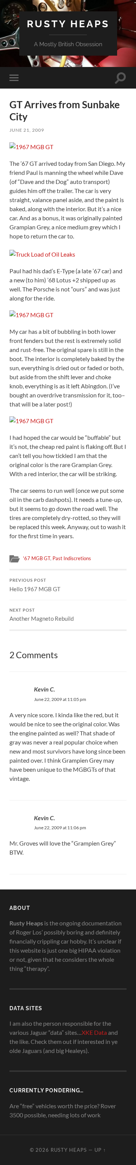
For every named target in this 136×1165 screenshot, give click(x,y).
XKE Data (94, 1032)
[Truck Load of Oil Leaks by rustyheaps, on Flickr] (42, 254)
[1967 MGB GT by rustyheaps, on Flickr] (31, 146)
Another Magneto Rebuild (41, 615)
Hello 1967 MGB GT (34, 585)
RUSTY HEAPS (68, 24)
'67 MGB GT (36, 558)
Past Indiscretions (72, 558)
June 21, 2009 (26, 130)
